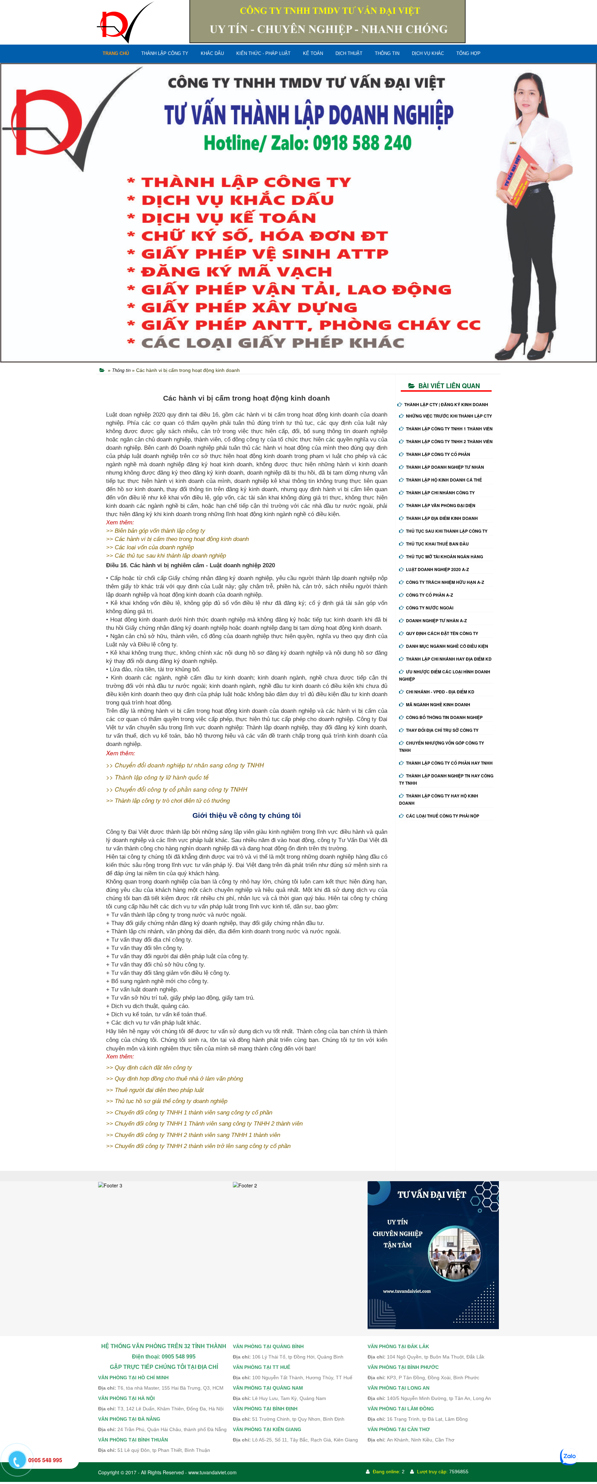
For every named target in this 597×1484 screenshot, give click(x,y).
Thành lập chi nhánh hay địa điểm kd (449, 659)
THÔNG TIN (387, 53)
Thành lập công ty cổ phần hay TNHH (449, 763)
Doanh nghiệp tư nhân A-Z (436, 620)
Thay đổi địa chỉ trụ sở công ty (442, 730)
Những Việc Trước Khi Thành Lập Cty (449, 416)
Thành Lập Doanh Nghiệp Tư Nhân (445, 467)
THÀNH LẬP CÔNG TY (164, 53)
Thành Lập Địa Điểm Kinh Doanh (442, 518)
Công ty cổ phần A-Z (429, 595)
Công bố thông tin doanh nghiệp (444, 717)
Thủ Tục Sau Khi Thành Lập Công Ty (446, 531)
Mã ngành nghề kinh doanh (438, 704)
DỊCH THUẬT (348, 53)
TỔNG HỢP (468, 53)
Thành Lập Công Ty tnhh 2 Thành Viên (449, 441)
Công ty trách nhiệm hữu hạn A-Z (445, 582)
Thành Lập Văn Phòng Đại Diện (440, 505)
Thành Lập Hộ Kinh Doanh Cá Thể (444, 480)
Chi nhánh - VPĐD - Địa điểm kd (440, 692)
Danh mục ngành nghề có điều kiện (447, 646)
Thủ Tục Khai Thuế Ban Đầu (437, 544)
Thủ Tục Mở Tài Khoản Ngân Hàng (444, 556)
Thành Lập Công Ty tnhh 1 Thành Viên (449, 429)
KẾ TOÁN (313, 53)
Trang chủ (116, 53)
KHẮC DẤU (212, 53)
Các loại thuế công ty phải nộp (442, 816)
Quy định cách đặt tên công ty (442, 633)
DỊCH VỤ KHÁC (428, 53)
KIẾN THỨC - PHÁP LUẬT (263, 53)
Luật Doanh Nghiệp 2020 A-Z (437, 569)
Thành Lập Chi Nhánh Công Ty (440, 492)
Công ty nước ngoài (429, 608)
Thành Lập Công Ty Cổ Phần (438, 454)
